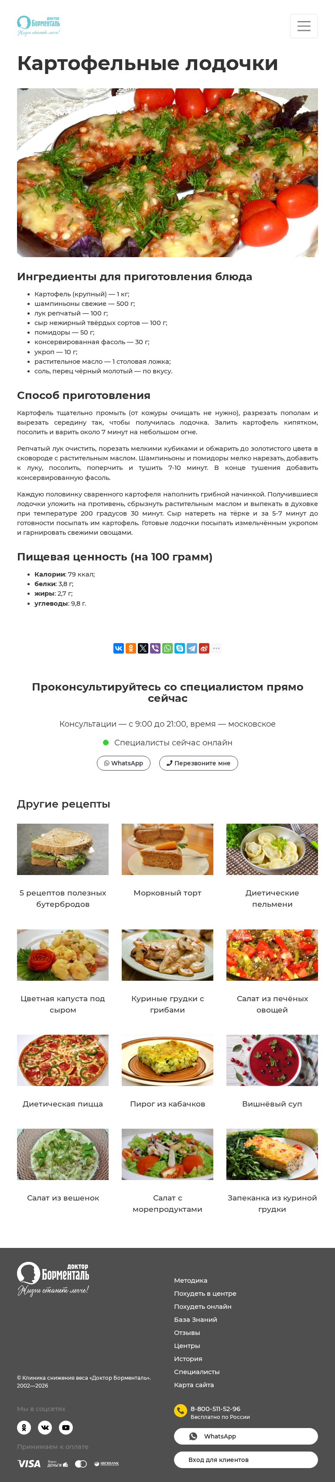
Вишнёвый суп (272, 1103)
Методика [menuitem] (191, 1280)
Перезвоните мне (202, 763)
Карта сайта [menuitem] (194, 1385)
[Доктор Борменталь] (38, 26)
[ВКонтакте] (118, 648)
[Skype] (179, 648)
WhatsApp (126, 763)
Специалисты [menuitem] (197, 1372)
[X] (143, 648)
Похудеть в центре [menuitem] (205, 1294)
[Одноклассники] (131, 648)
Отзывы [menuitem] (187, 1333)
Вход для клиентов (218, 1459)
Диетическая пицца (63, 1103)
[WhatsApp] (167, 648)
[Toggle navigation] (304, 26)
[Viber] (155, 648)
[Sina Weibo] (204, 648)
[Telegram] (192, 648)
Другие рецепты (63, 804)
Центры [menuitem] (187, 1346)
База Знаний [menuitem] (195, 1320)
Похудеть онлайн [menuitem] (203, 1307)
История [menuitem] (188, 1359)
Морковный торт (167, 892)
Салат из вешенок (63, 1197)
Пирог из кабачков (167, 1103)
